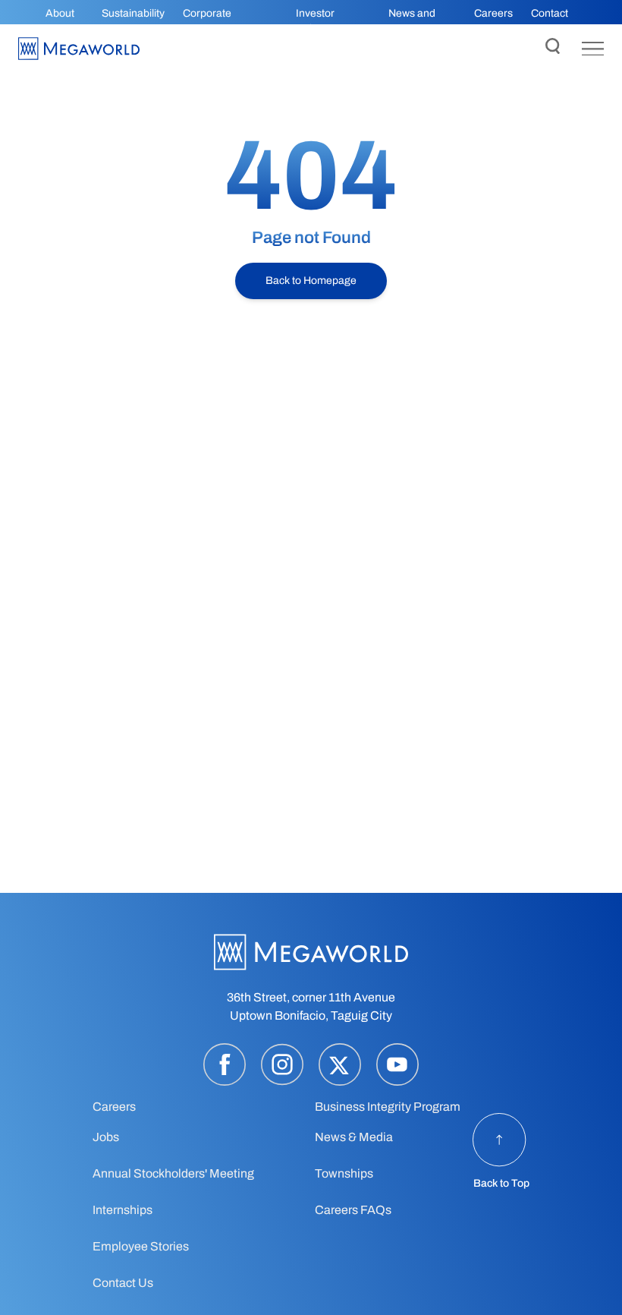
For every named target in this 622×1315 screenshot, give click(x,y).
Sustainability (133, 13)
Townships (344, 1173)
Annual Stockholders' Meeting (173, 1173)
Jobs (106, 1137)
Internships (122, 1209)
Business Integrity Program (387, 1106)
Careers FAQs (353, 1209)
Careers (493, 13)
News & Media (354, 1137)
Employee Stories (141, 1246)
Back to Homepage (311, 280)
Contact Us (123, 1282)
